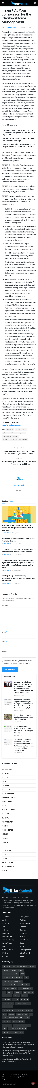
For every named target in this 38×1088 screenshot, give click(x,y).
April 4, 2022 (14, 533)
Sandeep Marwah (18, 1021)
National (5, 818)
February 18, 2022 (16, 544)
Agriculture (7, 769)
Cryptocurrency (8, 974)
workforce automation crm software (15, 440)
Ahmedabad (7, 966)
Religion (5, 834)
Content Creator (17, 970)
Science (5, 838)
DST (4, 992)
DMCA (3, 1077)
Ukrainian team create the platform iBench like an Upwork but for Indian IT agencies (19, 132)
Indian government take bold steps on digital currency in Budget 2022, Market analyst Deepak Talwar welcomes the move (18, 564)
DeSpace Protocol (9, 985)
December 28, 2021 (25, 27)
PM (21, 1018)
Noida (5, 1018)
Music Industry (22, 1014)
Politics (5, 826)
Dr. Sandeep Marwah (25, 988)
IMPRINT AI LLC (21, 430)
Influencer (24, 999)
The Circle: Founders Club (17, 1029)
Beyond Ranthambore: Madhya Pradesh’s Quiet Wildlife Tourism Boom (23, 717)
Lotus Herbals (7, 1007)
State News (6, 850)
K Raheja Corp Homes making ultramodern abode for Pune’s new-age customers (18, 578)
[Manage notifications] (33, 1083)
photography (13, 1018)
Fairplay (16, 996)
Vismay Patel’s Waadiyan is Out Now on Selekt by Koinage (18, 139)
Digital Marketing (23, 985)
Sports (4, 846)
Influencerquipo (8, 1003)
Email (4, 642)
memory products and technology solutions (17, 1010)
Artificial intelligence (20, 966)
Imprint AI (10, 430)
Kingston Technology (23, 1003)
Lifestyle (5, 814)
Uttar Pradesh (8, 867)
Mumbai (11, 1014)
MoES (4, 1014)
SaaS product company (10, 436)
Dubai (10, 992)
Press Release (7, 830)
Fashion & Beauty (8, 798)
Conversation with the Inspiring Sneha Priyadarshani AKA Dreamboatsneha (19, 145)
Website (4, 651)
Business (5, 785)
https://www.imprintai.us (11, 425)
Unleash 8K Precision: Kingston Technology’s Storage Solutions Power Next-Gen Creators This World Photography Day (23, 704)
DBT (22, 974)
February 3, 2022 (16, 570)
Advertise (14, 1074)
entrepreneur (28, 992)
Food (4, 806)
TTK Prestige (18, 1032)
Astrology (6, 777)
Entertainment (8, 793)
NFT (31, 1014)
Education (6, 789)
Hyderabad (6, 999)
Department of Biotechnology (12, 981)
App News (5, 773)
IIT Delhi (15, 999)
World (4, 871)
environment (7, 996)
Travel (4, 858)
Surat (4, 1029)
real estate (6, 1021)
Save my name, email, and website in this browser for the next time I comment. (18, 662)
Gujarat (24, 996)
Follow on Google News (16, 1077)
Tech (4, 854)
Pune (27, 1018)
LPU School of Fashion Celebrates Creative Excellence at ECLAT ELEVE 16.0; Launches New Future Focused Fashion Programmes (24, 745)
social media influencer (22, 1025)
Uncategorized (8, 521)
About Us (4, 1074)
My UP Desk (12, 27)
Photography (7, 822)
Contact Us (24, 1074)
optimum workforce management (14, 433)
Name (4, 632)
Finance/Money (8, 802)
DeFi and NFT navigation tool (12, 978)
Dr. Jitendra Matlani (9, 988)
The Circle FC (7, 1032)
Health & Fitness (8, 810)
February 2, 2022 (16, 583)
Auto (4, 781)
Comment (6, 605)
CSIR (16, 974)
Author (32, 966)
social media (7, 1025)
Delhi (26, 978)
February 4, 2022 (16, 555)
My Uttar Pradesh (11, 1084)
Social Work (6, 842)
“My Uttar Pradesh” (9, 898)
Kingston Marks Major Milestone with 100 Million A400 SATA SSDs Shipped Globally (23, 729)
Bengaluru (6, 970)
